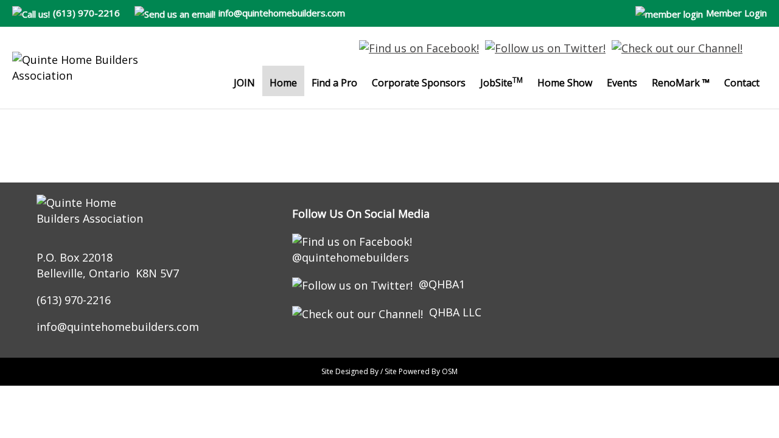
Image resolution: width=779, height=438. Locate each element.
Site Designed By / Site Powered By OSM (389, 371)
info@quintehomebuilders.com (281, 13)
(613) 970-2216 (86, 13)
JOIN (244, 82)
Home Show (564, 82)
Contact (742, 82)
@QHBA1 (442, 284)
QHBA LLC (455, 312)
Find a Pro (334, 82)
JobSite (501, 82)
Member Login (736, 13)
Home (283, 82)
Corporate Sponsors (419, 82)
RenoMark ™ (681, 82)
